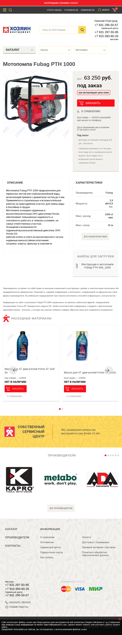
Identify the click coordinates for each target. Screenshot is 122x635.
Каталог (11, 529)
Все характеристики (95, 236)
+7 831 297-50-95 (106, 32)
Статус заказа (54, 10)
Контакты (12, 545)
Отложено (71, 10)
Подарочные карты (51, 552)
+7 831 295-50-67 (106, 25)
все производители (61, 508)
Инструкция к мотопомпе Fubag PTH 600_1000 (98, 266)
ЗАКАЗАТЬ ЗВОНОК (20, 602)
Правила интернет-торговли (98, 547)
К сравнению (14, 396)
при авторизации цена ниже (93, 92)
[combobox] (55, 50)
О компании (47, 537)
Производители (17, 537)
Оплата (86, 537)
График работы (18, 607)
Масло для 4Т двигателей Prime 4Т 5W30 (90, 372)
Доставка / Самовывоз (95, 542)
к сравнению (90, 111)
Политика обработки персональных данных (95, 553)
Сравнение (87, 10)
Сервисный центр (50, 547)
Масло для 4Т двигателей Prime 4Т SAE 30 (30, 371)
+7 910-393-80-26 (106, 36)
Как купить (47, 557)
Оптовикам (47, 542)
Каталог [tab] (12, 49)
